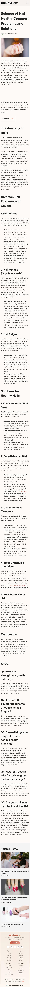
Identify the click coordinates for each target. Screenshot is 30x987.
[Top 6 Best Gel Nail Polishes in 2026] (15, 913)
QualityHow (9, 3)
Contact (21, 968)
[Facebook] (15, 947)
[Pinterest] (11, 947)
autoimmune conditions (18, 585)
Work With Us (9, 974)
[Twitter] (18, 947)
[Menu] (28, 3)
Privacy (11, 979)
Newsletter (15, 942)
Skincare (21, 953)
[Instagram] (8, 947)
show (12, 118)
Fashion (9, 955)
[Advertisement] (15, 94)
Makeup (21, 958)
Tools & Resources (9, 966)
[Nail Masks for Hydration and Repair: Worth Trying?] (15, 860)
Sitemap (21, 972)
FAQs (9, 972)
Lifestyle (9, 958)
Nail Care (21, 960)
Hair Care (20, 955)
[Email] (21, 947)
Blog (9, 969)
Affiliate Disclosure (20, 979)
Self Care (9, 960)
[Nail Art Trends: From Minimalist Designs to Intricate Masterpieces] (15, 887)
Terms (6, 979)
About (21, 965)
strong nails (23, 491)
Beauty (9, 953)
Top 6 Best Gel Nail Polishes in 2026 (12, 924)
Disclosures (21, 970)
